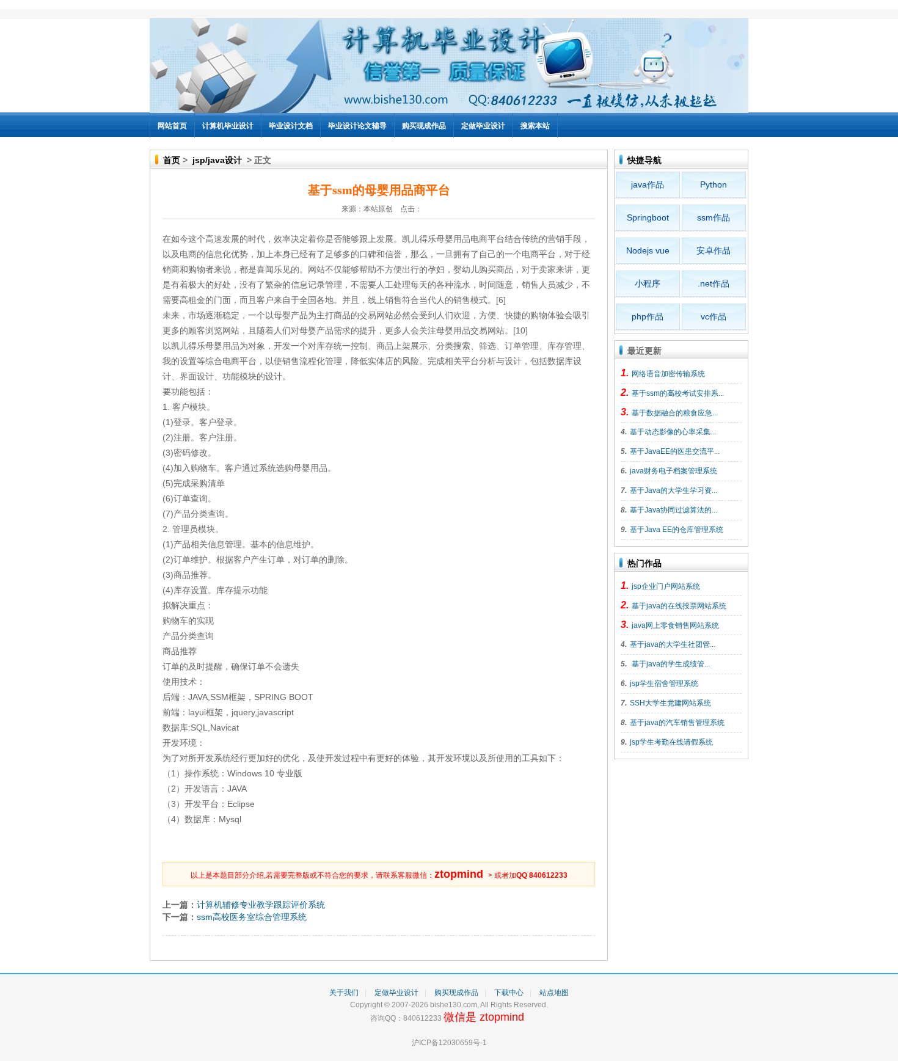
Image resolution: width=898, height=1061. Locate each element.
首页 (171, 160)
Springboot (648, 217)
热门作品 (644, 563)
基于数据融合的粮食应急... (675, 413)
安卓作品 (713, 250)
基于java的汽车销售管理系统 (677, 722)
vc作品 (713, 316)
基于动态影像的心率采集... (673, 432)
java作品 (647, 184)
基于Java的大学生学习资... (673, 490)
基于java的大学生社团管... (672, 644)
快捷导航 (644, 160)
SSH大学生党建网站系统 (670, 703)
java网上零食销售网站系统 (675, 625)
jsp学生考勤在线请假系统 (671, 742)
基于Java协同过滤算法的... (673, 510)
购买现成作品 (424, 126)
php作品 (647, 316)
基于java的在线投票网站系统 (679, 606)
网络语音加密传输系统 (668, 374)
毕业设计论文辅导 (357, 126)
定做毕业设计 (483, 126)
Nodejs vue (648, 250)
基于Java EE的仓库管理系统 (676, 529)
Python (713, 184)
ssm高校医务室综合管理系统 (252, 917)
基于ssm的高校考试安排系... (678, 393)
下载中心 (509, 992)
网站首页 (172, 126)
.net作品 (713, 283)
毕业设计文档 (291, 126)
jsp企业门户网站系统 (666, 586)
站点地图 (554, 992)
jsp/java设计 (217, 160)
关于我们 (344, 992)
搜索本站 (535, 126)
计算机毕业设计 (228, 126)
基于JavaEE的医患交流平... (675, 451)
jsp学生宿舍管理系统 (664, 683)
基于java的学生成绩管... (670, 664)
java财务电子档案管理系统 (673, 471)
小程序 (647, 283)
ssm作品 (713, 217)
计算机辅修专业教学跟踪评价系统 (261, 905)
